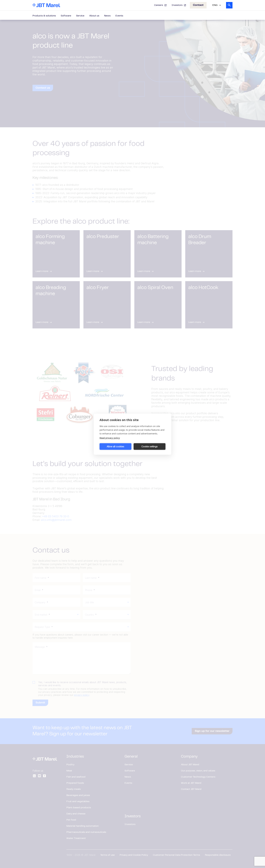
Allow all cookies (115, 446)
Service (80, 16)
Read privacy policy (110, 437)
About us (94, 16)
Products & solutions (44, 16)
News (107, 16)
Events (119, 16)
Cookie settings (149, 446)
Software (66, 16)
